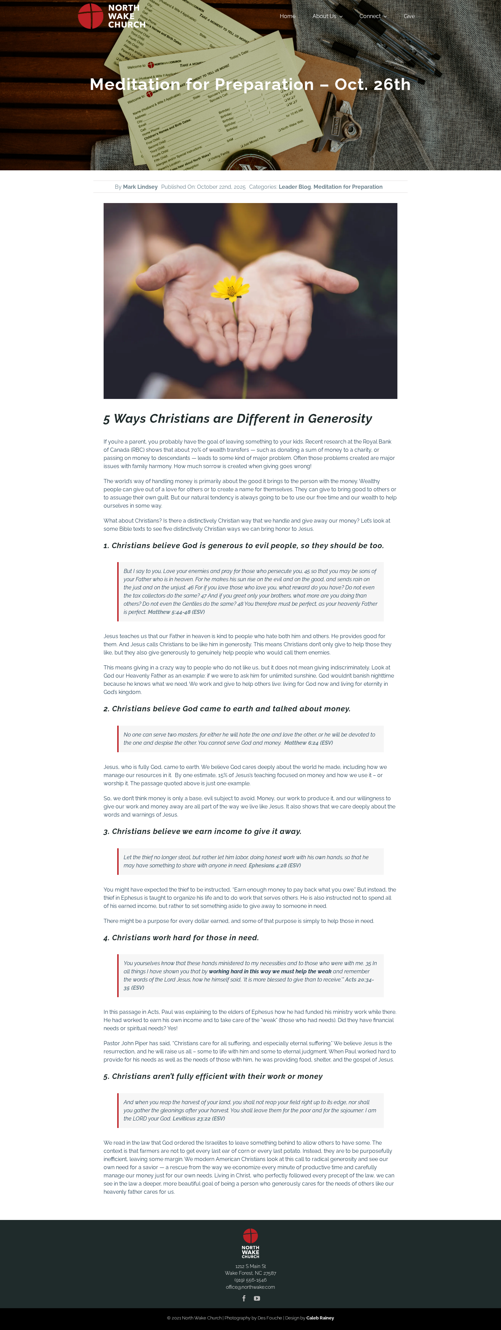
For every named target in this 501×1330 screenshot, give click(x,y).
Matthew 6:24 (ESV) (308, 743)
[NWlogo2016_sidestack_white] (112, 6)
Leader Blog (295, 187)
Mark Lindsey (140, 187)
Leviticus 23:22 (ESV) (199, 1118)
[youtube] (257, 1298)
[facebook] (244, 1298)
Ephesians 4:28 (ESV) (275, 865)
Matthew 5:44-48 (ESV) (176, 612)
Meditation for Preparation (348, 187)
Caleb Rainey (320, 1317)
